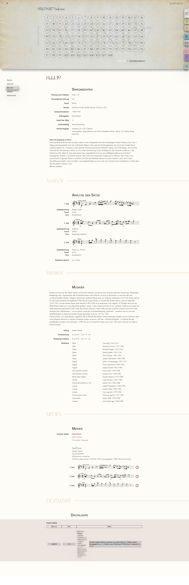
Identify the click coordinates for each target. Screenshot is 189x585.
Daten (9, 80)
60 (116, 36)
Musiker (10, 88)
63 (135, 36)
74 (104, 42)
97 (47, 55)
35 (59, 30)
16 (142, 17)
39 (85, 30)
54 (78, 36)
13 (123, 17)
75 (110, 42)
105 (98, 55)
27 (110, 23)
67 (60, 42)
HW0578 (54, 544)
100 (66, 55)
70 (78, 42)
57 (97, 36)
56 (91, 36)
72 (91, 42)
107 (104, 55)
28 (116, 23)
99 (59, 55)
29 (123, 23)
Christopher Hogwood (80, 440)
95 (135, 49)
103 (85, 55)
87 (85, 49)
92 (116, 49)
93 (123, 49)
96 (141, 49)
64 (141, 36)
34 (53, 30)
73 (97, 42)
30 (129, 23)
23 (85, 23)
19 (60, 23)
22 (78, 23)
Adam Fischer (77, 437)
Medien (10, 92)
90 (104, 49)
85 (72, 49)
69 (72, 42)
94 (129, 49)
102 (79, 55)
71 (85, 42)
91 (110, 49)
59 (110, 36)
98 (53, 55)
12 (116, 17)
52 (66, 36)
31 (135, 23)
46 (129, 30)
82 (53, 49)
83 (60, 49)
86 (78, 49)
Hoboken (121, 61)
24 (91, 23)
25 (97, 23)
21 (72, 23)
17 (47, 23)
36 (66, 30)
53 (72, 36)
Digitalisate (11, 95)
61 (123, 36)
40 (91, 30)
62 (129, 36)
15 (135, 17)
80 (141, 42)
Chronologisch (137, 61)
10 (104, 17)
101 (72, 55)
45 (122, 30)
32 (141, 23)
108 (110, 55)
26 (104, 23)
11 (110, 17)
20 (66, 23)
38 (78, 30)
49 (47, 36)
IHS (187, 43)
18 (53, 23)
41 (97, 30)
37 (72, 30)
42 (104, 30)
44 (116, 30)
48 (141, 30)
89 (97, 49)
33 (47, 30)
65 (47, 42)
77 (123, 42)
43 (110, 30)
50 (53, 36)
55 (85, 36)
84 (66, 49)
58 (104, 36)
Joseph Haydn (176, 4)
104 (91, 55)
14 (129, 17)
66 (53, 42)
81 (47, 49)
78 (129, 42)
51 (60, 36)
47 (135, 30)
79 (135, 42)
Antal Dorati (76, 434)
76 (116, 42)
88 (91, 49)
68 (66, 42)
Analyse (10, 84)
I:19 (69, 544)
